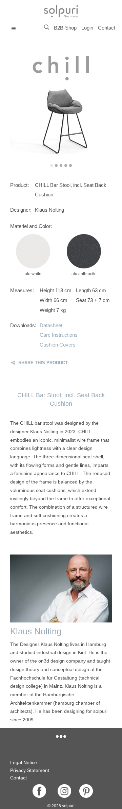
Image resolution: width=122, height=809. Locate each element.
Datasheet (51, 325)
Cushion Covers (58, 345)
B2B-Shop (65, 28)
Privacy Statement (29, 770)
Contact (106, 28)
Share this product (43, 362)
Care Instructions (59, 335)
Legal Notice (23, 762)
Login (87, 28)
